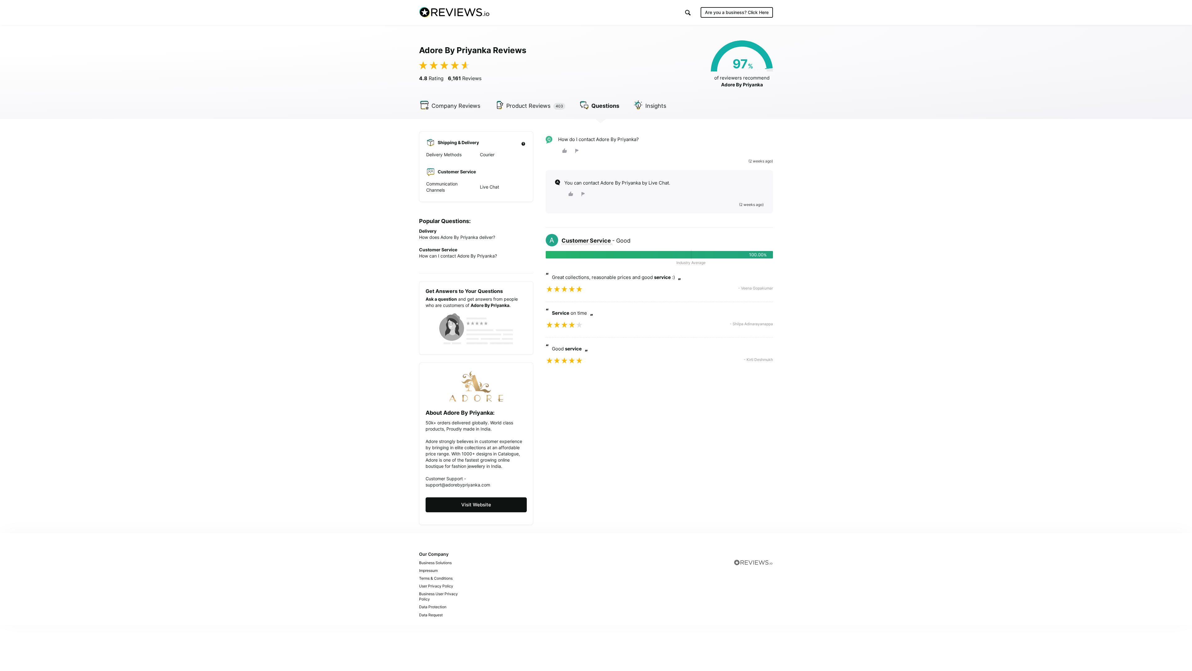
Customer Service (587, 240)
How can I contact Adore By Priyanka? (458, 255)
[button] (688, 12)
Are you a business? (737, 12)
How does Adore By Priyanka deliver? (457, 237)
